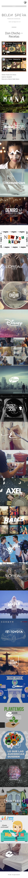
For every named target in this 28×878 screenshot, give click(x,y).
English (14, 6)
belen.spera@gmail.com (15, 21)
